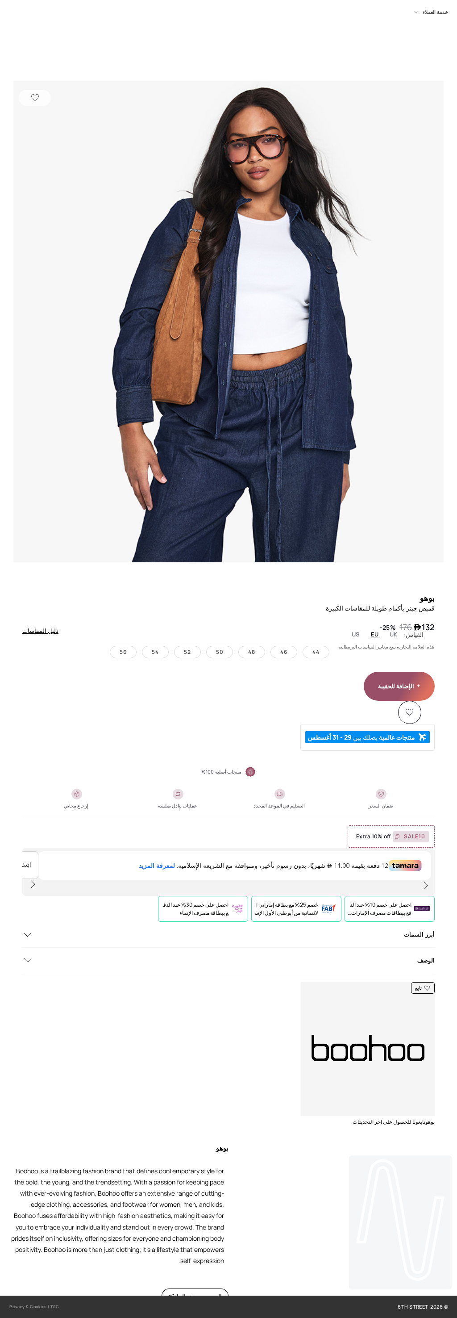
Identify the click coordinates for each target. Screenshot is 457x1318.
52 (187, 652)
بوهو (427, 597)
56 (123, 652)
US (356, 634)
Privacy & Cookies (28, 1307)
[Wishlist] (35, 98)
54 (155, 652)
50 (220, 652)
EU (375, 634)
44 (316, 652)
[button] (228, 322)
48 (251, 652)
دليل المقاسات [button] (40, 631)
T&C (54, 1307)
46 (283, 652)
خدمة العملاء (435, 12)
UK (394, 634)
